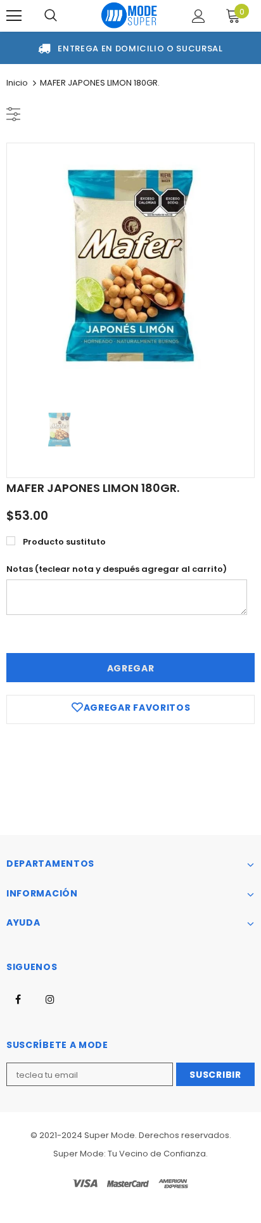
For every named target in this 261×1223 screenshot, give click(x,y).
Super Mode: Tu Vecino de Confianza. (130, 1154)
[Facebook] (17, 998)
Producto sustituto (64, 542)
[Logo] (129, 15)
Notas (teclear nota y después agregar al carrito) (116, 569)
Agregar (131, 668)
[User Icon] (198, 16)
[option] (130, 267)
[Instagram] (50, 998)
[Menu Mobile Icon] (14, 15)
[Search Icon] (50, 16)
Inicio (17, 83)
